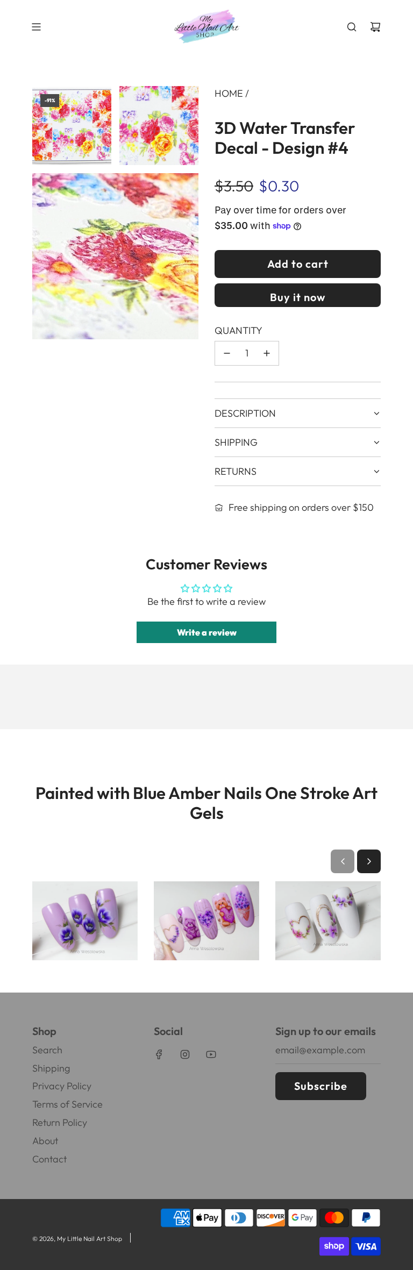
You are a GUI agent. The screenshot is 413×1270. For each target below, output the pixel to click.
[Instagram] (185, 1054)
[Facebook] (159, 1054)
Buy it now (297, 297)
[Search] (352, 27)
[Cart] (375, 27)
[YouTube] (211, 1054)
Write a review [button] (207, 632)
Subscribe (320, 1086)
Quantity (238, 330)
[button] (342, 861)
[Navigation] (36, 27)
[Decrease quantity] (227, 353)
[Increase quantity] (267, 353)
